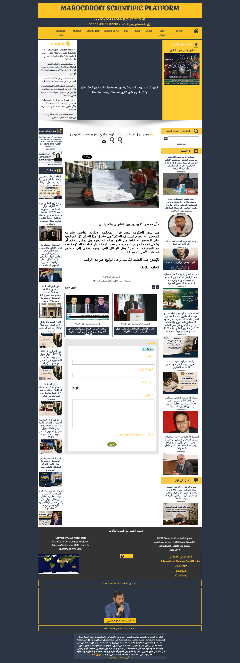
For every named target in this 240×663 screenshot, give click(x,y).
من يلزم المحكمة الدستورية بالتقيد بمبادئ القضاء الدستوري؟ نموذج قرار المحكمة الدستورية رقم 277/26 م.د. (50, 293)
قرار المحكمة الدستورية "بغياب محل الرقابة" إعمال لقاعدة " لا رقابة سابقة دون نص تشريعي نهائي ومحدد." (50, 391)
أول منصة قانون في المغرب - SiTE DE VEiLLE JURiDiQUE (120, 24)
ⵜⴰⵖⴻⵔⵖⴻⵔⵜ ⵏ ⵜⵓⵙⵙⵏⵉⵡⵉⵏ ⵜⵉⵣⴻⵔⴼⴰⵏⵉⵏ (120, 19)
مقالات (148, 31)
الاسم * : (149, 356)
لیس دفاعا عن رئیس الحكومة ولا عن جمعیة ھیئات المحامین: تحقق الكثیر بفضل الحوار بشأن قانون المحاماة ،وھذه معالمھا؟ (119, 90)
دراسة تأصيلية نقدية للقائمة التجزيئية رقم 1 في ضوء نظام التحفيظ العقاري (58, 115)
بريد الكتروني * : (145, 369)
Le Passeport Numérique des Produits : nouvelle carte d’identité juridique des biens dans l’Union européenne (50, 141)
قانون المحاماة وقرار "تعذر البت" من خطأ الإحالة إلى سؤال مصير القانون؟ (50, 326)
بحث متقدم (181, 144)
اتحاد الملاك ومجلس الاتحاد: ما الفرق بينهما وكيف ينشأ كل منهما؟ (50, 179)
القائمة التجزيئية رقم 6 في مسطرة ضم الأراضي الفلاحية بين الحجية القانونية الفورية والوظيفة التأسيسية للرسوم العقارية (181, 278)
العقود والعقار (93, 31)
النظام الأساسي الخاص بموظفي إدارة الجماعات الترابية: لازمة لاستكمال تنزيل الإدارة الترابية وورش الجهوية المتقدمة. (181, 402)
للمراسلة (77, 31)
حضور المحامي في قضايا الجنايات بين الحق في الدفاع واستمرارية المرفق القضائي (59, 79)
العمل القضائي (162, 33)
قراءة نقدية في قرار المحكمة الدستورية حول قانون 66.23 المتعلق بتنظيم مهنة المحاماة (50, 464)
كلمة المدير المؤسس (182, 44)
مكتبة (137, 31)
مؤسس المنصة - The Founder (120, 583)
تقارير (125, 31)
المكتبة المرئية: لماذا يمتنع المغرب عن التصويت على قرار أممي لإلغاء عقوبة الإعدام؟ (87, 331)
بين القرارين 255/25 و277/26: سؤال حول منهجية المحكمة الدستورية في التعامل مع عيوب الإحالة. (51, 357)
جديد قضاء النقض (60, 33)
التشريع (179, 31)
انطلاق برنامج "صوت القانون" (182, 50)
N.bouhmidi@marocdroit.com (120, 628)
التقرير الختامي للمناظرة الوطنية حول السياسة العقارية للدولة (135, 330)
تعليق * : (149, 395)
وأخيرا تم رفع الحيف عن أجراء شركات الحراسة (181, 242)
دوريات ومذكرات (111, 31)
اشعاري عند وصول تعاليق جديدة (136, 434)
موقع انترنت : (147, 382)
